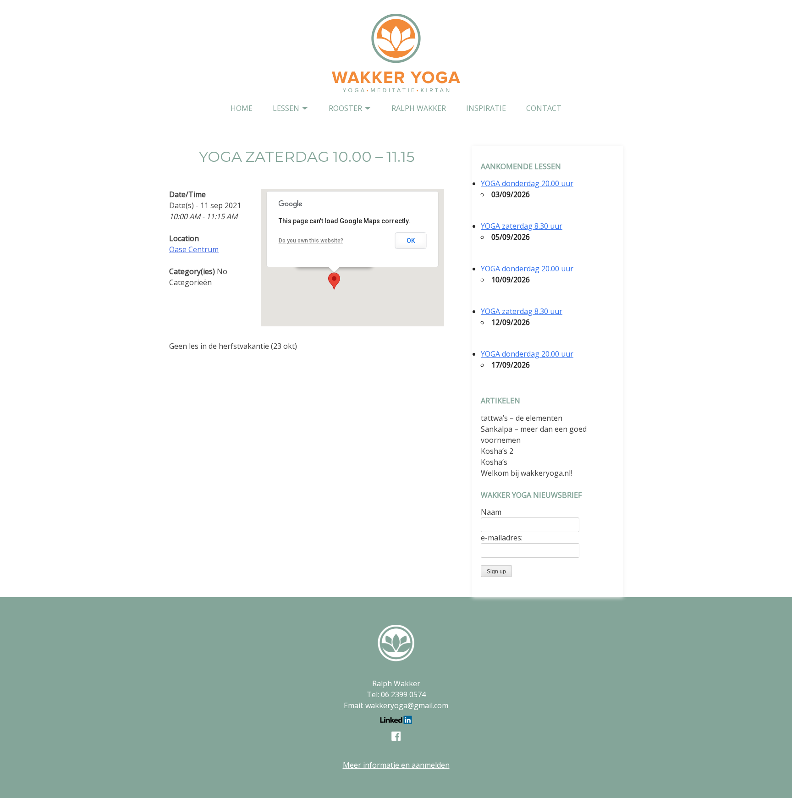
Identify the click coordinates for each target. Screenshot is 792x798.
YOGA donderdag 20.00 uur (527, 183)
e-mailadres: (501, 538)
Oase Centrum (194, 249)
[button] (334, 281)
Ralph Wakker (418, 108)
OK (411, 240)
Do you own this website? (311, 240)
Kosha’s (494, 462)
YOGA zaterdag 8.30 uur (521, 226)
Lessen (286, 108)
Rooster (345, 108)
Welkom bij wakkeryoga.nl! (526, 473)
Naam (491, 512)
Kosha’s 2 (497, 451)
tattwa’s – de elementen (521, 418)
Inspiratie (486, 108)
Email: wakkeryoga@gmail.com (396, 705)
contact (543, 108)
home (242, 108)
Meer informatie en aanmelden (396, 765)
